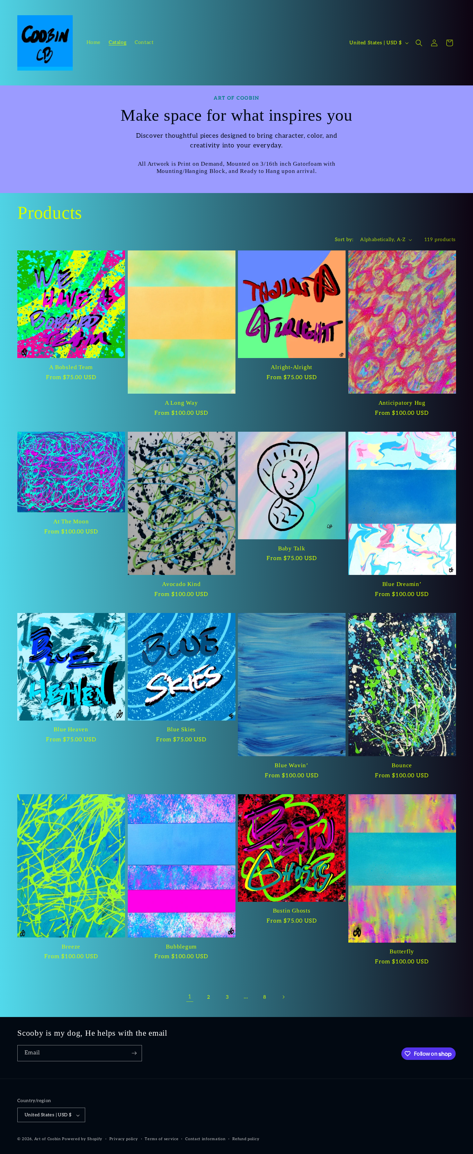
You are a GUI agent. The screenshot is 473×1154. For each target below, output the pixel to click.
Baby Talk (291, 548)
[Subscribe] (134, 1053)
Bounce (402, 765)
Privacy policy (123, 1139)
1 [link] (190, 996)
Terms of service (161, 1139)
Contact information (205, 1139)
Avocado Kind (181, 584)
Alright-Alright (291, 367)
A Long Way (181, 403)
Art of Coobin (47, 1139)
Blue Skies (181, 729)
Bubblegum (181, 946)
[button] (419, 43)
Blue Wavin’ (292, 765)
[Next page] (283, 997)
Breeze (71, 946)
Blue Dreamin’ (402, 584)
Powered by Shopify (82, 1139)
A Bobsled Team (71, 367)
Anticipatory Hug (402, 403)
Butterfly (402, 951)
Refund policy (245, 1139)
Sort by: (344, 239)
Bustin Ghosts (292, 910)
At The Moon (71, 521)
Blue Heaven (71, 729)
